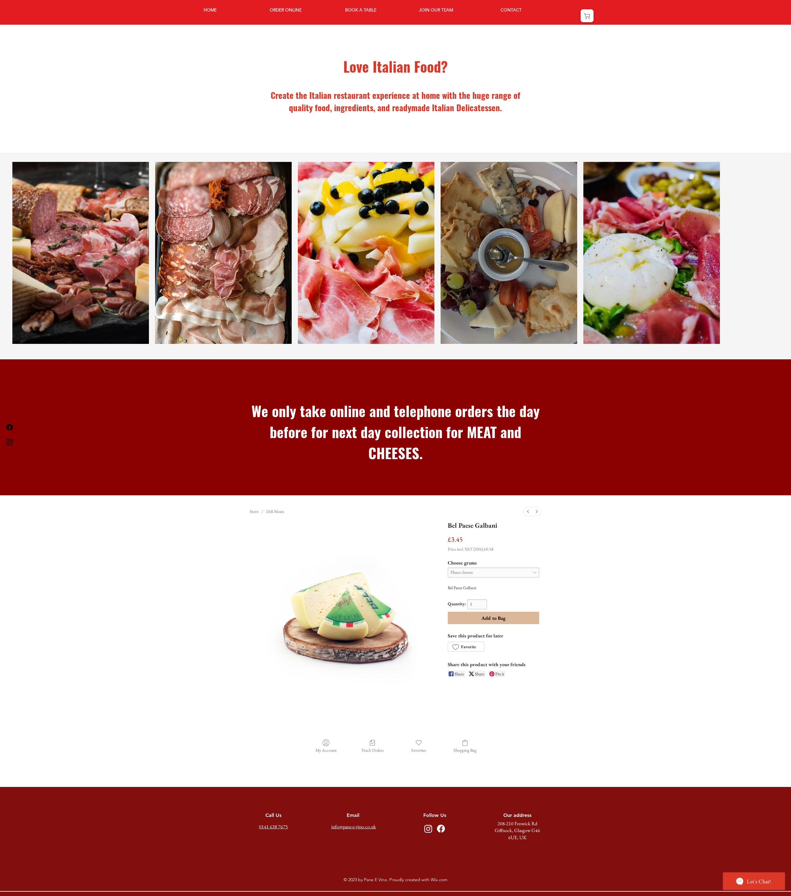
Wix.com (439, 879)
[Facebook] (9, 427)
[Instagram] (9, 442)
